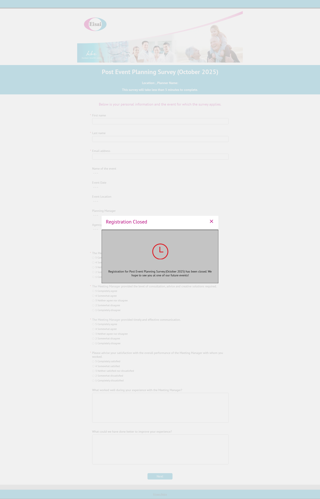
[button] (211, 221)
